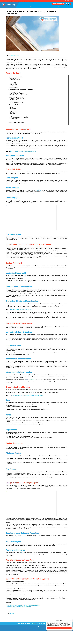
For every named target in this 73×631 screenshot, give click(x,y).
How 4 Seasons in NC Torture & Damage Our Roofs (21, 309)
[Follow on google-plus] (70, 4)
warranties (21, 552)
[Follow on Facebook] (66, 4)
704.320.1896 (68, 1)
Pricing (29, 6)
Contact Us (65, 6)
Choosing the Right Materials (15, 104)
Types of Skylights (13, 82)
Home (26, 6)
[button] (71, 620)
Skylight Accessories (13, 111)
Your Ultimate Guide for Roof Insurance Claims (16, 604)
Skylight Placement (13, 90)
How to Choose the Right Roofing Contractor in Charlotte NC (23, 151)
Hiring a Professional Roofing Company (18, 116)
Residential (46, 6)
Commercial (52, 6)
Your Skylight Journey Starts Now (16, 122)
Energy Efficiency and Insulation (16, 97)
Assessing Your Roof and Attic (16, 77)
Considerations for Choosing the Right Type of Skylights (21, 89)
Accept (59, 628)
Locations (40, 6)
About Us (34, 6)
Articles (69, 6)
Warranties (23, 623)
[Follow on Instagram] (68, 4)
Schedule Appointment (58, 3)
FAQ (60, 6)
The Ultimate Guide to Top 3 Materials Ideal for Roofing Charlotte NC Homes (26, 395)
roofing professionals (29, 379)
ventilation (39, 190)
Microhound (11, 613)
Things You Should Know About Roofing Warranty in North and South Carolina (23, 605)
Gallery (57, 6)
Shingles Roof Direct (15, 55)
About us (28, 623)
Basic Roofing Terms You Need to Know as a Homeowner (19, 606)
